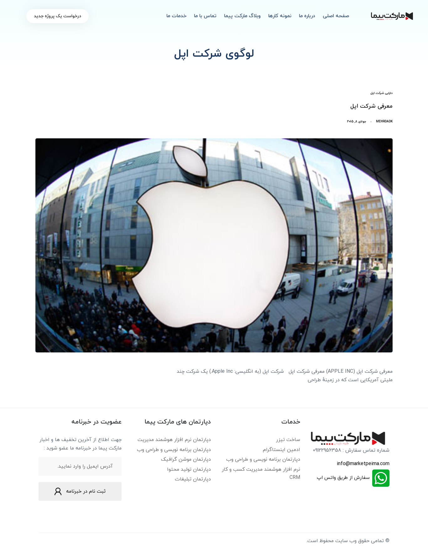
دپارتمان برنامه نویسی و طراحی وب (263, 459)
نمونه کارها (279, 16)
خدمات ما (176, 16)
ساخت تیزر (288, 439)
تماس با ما (205, 16)
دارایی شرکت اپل (381, 93)
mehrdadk (384, 121)
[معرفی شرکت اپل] (214, 245)
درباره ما (307, 16)
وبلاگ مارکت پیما (242, 16)
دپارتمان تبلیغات (193, 479)
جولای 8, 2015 (356, 121)
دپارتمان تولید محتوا (189, 469)
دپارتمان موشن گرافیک (186, 459)
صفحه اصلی (336, 16)
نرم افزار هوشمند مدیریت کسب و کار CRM (261, 473)
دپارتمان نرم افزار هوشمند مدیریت (174, 439)
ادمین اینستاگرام (281, 449)
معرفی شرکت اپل (371, 106)
